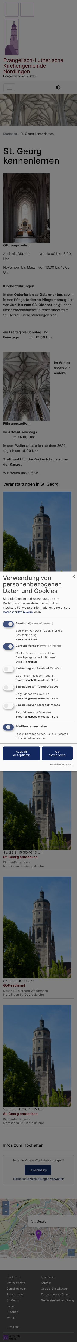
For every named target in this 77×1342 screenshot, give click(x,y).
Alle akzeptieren (57, 753)
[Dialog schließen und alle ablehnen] (74, 574)
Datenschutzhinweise (18, 612)
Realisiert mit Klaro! (61, 764)
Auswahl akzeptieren (21, 753)
